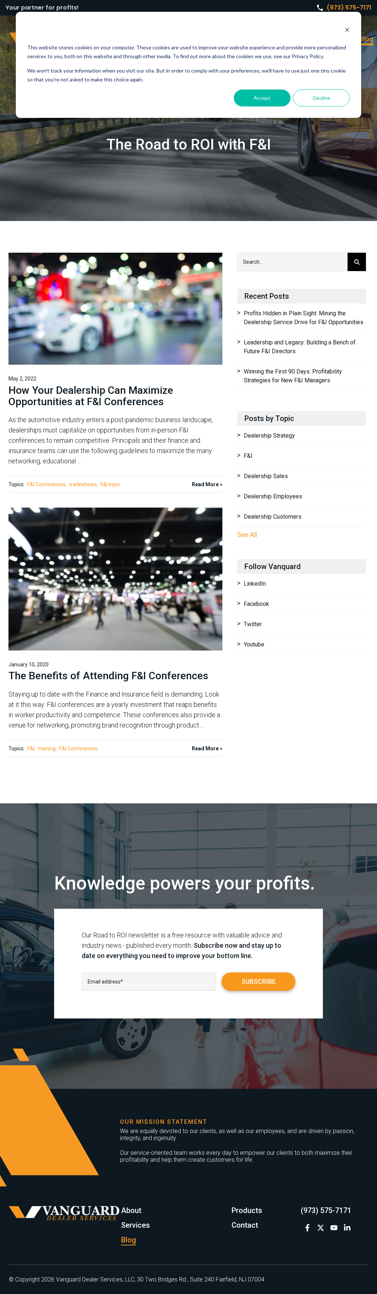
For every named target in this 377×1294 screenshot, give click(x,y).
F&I (30, 748)
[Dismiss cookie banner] (347, 30)
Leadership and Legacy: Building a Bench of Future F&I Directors (300, 347)
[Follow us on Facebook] (307, 1227)
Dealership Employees (273, 496)
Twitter (253, 624)
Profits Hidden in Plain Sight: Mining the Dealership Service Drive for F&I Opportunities (303, 318)
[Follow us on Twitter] (320, 1227)
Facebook (256, 603)
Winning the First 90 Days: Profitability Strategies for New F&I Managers (293, 376)
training (47, 748)
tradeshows (83, 484)
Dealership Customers (273, 516)
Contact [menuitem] (245, 1225)
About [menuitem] (131, 1210)
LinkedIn (255, 583)
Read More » (207, 484)
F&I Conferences (46, 484)
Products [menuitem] (247, 1210)
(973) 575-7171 (349, 7)
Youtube (254, 644)
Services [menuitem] (135, 1225)
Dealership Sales (266, 476)
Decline (321, 98)
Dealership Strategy (269, 435)
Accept (262, 98)
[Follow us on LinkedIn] (347, 1227)
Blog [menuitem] (366, 39)
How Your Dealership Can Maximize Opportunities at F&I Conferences (90, 396)
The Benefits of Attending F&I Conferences (108, 676)
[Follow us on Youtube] (334, 1227)
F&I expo (110, 484)
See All (247, 535)
